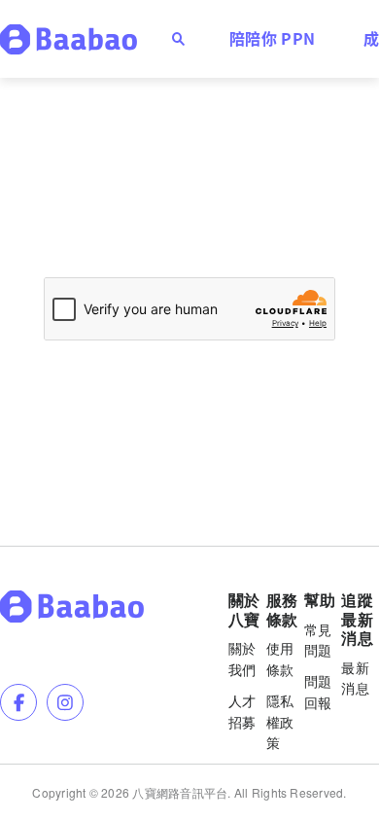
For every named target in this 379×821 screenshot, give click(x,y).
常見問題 (318, 640)
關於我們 (242, 658)
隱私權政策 (280, 722)
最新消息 (355, 678)
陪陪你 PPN (272, 38)
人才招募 (242, 711)
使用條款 (280, 658)
